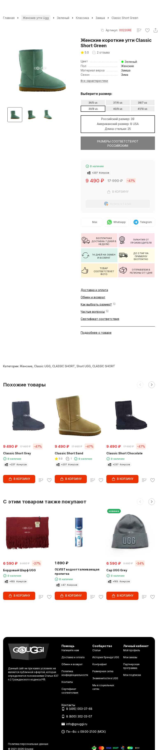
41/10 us (142, 108)
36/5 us (93, 102)
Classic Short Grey (17, 453)
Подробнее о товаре (96, 332)
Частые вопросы (93, 311)
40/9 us (117, 108)
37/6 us (117, 102)
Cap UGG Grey (116, 570)
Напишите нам (70, 650)
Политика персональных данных (28, 743)
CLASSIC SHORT (63, 366)
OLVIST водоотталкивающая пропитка (77, 571)
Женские (26, 366)
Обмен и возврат (93, 297)
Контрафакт (99, 664)
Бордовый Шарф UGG (19, 570)
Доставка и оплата (94, 290)
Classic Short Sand (69, 453)
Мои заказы (130, 657)
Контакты (67, 682)
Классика (82, 18)
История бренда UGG (105, 657)
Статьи (96, 650)
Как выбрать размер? (96, 304)
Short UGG (84, 366)
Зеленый (63, 18)
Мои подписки (132, 675)
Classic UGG (42, 366)
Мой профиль (131, 650)
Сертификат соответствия (100, 319)
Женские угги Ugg (36, 18)
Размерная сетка (102, 671)
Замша (100, 18)
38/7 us (142, 102)
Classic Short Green (125, 18)
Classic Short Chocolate (124, 453)
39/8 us (93, 108)
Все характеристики (94, 80)
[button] (140, 384)
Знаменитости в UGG (105, 678)
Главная (9, 18)
